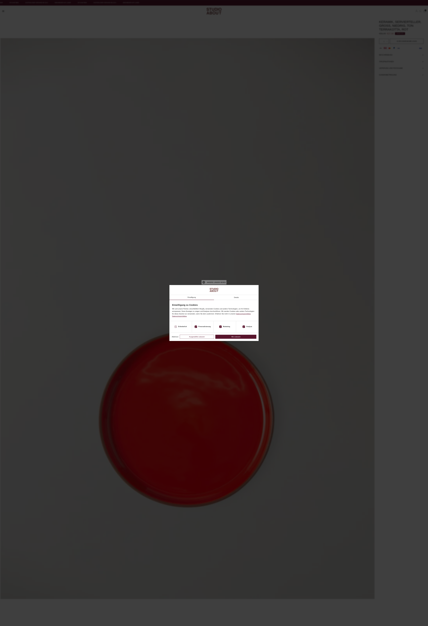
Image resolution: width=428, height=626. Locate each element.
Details (236, 297)
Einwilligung (192, 297)
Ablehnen (175, 337)
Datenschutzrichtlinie (243, 314)
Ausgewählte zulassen (197, 337)
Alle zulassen (236, 337)
